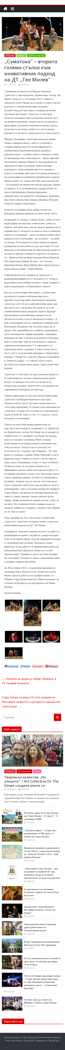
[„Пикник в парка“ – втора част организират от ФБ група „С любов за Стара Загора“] (12, 829)
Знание (21, 55)
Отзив (37, 771)
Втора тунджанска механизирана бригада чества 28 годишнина (41, 943)
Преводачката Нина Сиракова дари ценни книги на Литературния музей (40, 927)
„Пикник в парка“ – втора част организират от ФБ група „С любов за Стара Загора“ (40, 833)
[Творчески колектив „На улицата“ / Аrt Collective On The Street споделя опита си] (32, 736)
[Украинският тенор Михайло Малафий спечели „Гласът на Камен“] (12, 905)
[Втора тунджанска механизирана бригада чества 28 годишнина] (12, 940)
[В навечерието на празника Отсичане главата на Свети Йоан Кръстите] (12, 887)
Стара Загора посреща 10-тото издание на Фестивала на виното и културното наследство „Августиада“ (31, 701)
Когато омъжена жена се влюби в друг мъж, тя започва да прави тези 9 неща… (42, 961)
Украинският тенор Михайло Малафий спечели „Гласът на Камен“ (39, 910)
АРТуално (10, 55)
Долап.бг (25, 84)
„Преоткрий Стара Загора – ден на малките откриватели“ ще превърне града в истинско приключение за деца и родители (42, 873)
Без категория (24, 771)
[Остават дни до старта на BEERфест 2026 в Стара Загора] (12, 998)
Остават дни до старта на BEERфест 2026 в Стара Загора (40, 1001)
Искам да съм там (36, 55)
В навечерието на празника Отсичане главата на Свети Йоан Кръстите (41, 892)
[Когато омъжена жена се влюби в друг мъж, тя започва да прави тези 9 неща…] (12, 957)
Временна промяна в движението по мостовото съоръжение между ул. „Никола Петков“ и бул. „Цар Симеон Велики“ (42, 852)
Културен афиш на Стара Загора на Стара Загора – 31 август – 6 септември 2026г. (41, 816)
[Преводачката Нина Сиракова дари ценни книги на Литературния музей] (12, 922)
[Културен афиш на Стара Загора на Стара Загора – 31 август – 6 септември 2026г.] (12, 811)
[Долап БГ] (5, 8)
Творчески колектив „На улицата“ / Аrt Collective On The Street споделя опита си (31, 781)
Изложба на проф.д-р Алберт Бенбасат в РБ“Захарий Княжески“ (29, 681)
